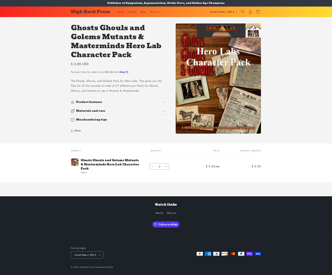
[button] (243, 12)
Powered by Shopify (104, 267)
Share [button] (77, 130)
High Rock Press (86, 267)
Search (159, 213)
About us (172, 213)
